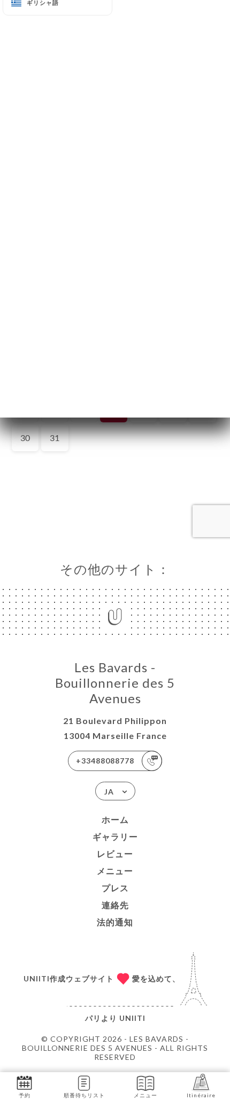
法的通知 (115, 922)
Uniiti (132, 1018)
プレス (115, 888)
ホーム (115, 819)
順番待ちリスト (84, 1095)
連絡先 (115, 905)
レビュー (115, 853)
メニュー (115, 871)
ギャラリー (115, 836)
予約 (24, 1095)
